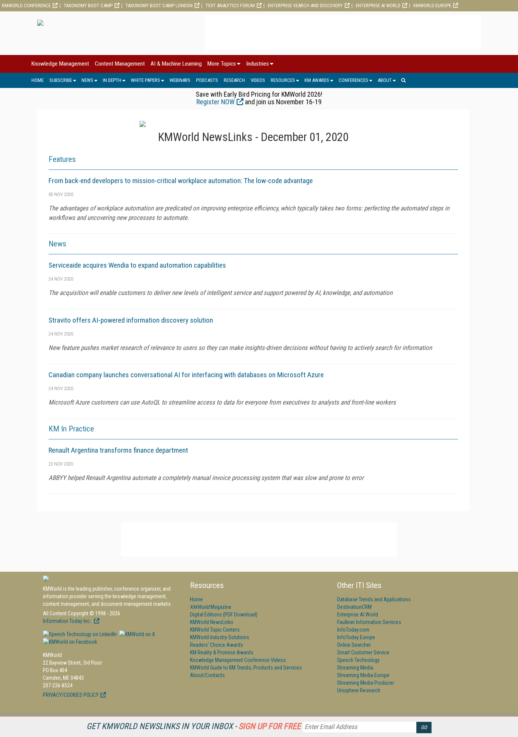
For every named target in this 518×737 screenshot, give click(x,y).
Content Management (120, 63)
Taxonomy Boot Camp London (159, 5)
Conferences (353, 80)
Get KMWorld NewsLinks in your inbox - (193, 726)
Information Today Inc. (67, 621)
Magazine (210, 607)
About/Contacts (207, 675)
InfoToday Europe (356, 637)
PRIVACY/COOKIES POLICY (71, 695)
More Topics (221, 63)
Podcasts (207, 80)
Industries (257, 63)
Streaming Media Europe (363, 675)
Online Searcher (354, 645)
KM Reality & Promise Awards (221, 652)
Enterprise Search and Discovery (305, 5)
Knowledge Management (60, 63)
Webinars (180, 80)
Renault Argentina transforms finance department (118, 450)
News (87, 80)
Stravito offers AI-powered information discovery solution (131, 320)
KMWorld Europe (432, 5)
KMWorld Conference (26, 5)
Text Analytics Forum (230, 5)
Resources (283, 80)
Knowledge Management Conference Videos (238, 660)
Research (234, 80)
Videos (258, 80)
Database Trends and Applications (374, 599)
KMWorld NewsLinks (211, 622)
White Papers (145, 80)
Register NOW (215, 102)
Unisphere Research (358, 690)
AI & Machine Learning (176, 63)
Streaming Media (355, 668)
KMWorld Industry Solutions (219, 637)
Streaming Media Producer (365, 683)
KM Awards (317, 80)
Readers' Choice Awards (216, 645)
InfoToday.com (353, 630)
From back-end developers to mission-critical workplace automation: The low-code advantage (181, 180)
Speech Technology (358, 660)
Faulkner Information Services (369, 622)
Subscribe (60, 80)
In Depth (112, 80)
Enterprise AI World (378, 5)
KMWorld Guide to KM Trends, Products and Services (246, 668)
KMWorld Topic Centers (215, 630)
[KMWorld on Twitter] (136, 634)
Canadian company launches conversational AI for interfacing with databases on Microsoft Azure (186, 374)
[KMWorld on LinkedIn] (80, 634)
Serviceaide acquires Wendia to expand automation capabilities (137, 265)
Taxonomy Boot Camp (88, 5)
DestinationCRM (354, 607)
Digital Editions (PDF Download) (223, 615)
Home (37, 80)
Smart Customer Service (363, 652)
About (385, 80)
